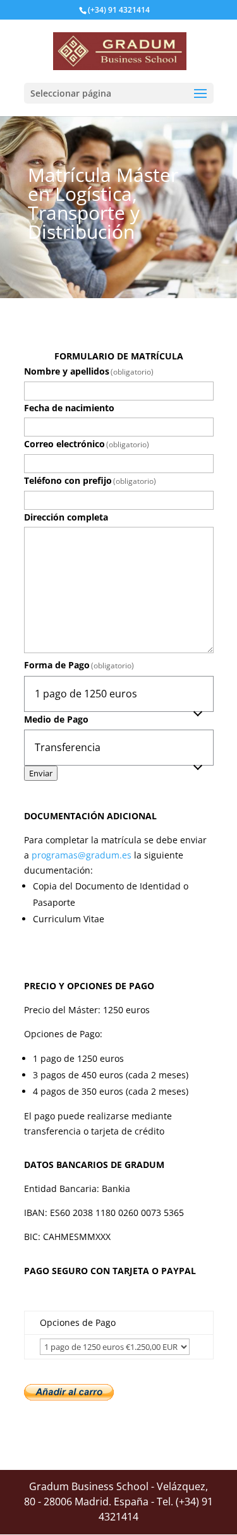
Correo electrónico (87, 444)
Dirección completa (66, 517)
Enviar (40, 773)
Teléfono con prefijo (90, 480)
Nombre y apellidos (89, 371)
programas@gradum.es (81, 855)
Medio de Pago (56, 719)
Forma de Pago (79, 665)
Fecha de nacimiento (69, 408)
